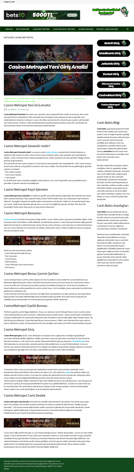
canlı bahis (107, 151)
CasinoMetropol (79, 98)
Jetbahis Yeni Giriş (85, 29)
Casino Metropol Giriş (45, 98)
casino (68, 372)
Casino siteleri (52, 152)
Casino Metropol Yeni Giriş (64, 29)
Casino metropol (11, 219)
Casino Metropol (10, 98)
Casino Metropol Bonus (27, 98)
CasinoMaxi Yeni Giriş (41, 29)
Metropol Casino (28, 101)
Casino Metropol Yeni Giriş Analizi (27, 105)
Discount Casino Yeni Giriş (107, 29)
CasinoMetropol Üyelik (12, 101)
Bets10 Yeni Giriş (22, 29)
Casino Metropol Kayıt (63, 98)
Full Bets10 (13, 109)
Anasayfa (9, 29)
